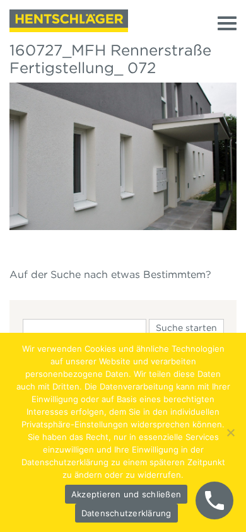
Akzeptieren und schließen (126, 494)
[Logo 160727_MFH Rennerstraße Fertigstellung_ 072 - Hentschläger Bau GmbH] (68, 20)
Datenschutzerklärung (126, 513)
